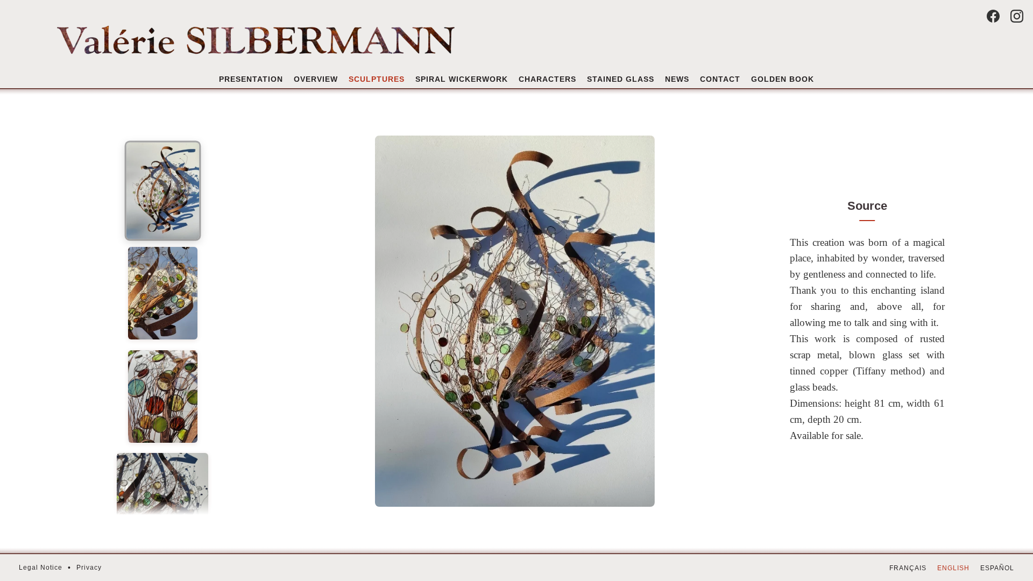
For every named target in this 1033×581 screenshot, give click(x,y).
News (677, 79)
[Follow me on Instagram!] (1017, 16)
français (907, 568)
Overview (316, 79)
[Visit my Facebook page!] (993, 16)
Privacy (89, 567)
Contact (720, 79)
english (953, 568)
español (997, 568)
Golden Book (782, 79)
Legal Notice (40, 567)
